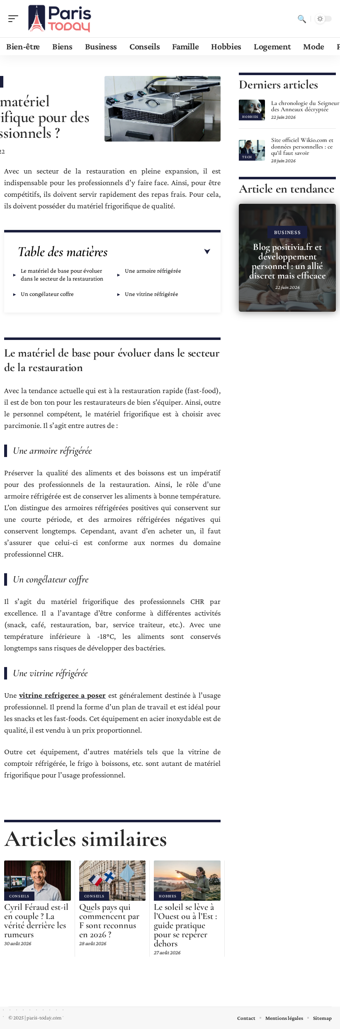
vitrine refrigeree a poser (62, 695)
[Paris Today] (59, 18)
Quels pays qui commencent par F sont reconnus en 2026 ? (109, 921)
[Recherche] (301, 19)
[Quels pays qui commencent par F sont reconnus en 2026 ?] (112, 880)
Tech (247, 157)
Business (287, 232)
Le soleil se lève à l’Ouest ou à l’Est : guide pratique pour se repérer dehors (185, 925)
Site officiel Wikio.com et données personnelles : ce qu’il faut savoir (302, 146)
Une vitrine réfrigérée (152, 294)
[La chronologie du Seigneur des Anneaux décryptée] (252, 110)
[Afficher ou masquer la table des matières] (159, 252)
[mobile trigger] (15, 18)
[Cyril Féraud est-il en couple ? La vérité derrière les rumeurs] (37, 880)
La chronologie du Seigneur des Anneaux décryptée (305, 106)
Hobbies (167, 896)
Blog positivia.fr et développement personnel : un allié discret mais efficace (287, 261)
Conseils (19, 896)
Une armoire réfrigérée (153, 270)
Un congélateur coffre (47, 294)
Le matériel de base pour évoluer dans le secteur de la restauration (62, 274)
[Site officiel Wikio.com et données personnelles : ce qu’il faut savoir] (252, 150)
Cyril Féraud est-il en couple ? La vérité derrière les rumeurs (36, 921)
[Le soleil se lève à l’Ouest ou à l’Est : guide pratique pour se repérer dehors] (187, 880)
